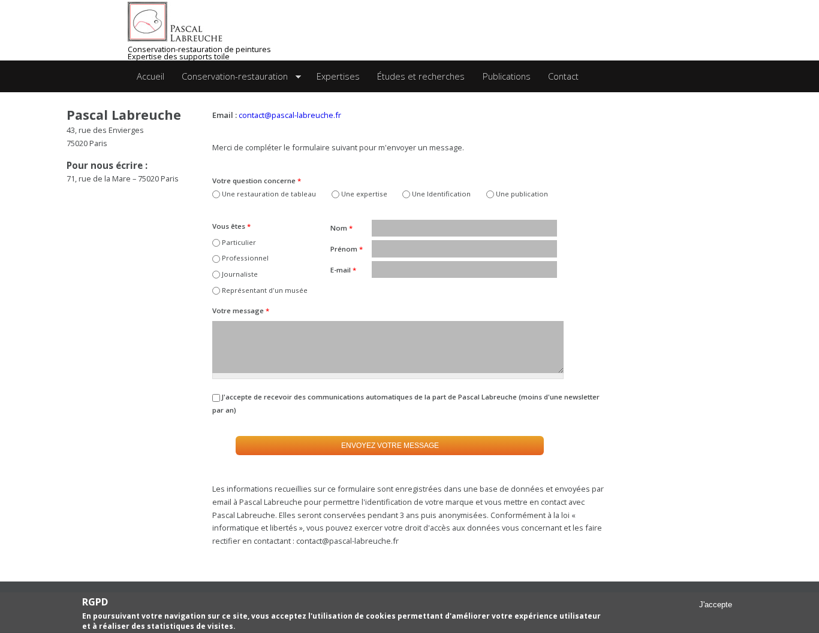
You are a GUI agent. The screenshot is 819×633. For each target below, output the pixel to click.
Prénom (346, 248)
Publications (507, 76)
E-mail (343, 269)
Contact (563, 76)
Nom (341, 227)
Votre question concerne (256, 180)
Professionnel (245, 257)
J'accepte (715, 605)
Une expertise (364, 193)
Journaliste (240, 273)
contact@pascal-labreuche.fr (290, 115)
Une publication (522, 193)
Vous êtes (231, 226)
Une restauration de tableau (269, 193)
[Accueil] (194, 22)
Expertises (338, 76)
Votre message (240, 310)
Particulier (239, 242)
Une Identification (441, 193)
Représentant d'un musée (265, 290)
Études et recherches (421, 76)
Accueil (150, 76)
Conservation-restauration (230, 76)
